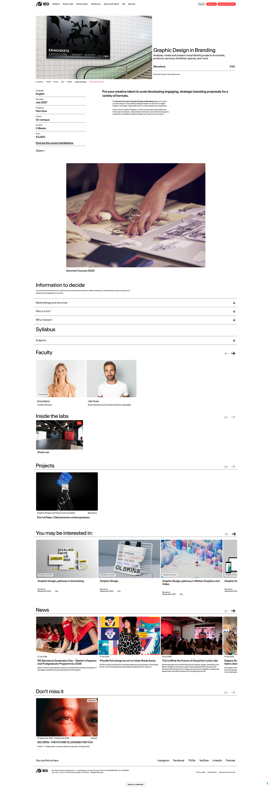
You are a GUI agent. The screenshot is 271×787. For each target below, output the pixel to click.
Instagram (163, 760)
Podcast (230, 760)
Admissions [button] (96, 4)
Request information (227, 4)
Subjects (41, 340)
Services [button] (131, 4)
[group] (61, 384)
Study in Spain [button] (82, 4)
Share (39, 150)
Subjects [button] (56, 4)
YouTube (204, 760)
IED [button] (123, 4)
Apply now (211, 4)
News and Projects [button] (111, 4)
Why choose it (44, 319)
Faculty (55, 82)
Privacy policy (200, 772)
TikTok (191, 760)
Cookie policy (212, 772)
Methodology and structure (51, 302)
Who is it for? (43, 311)
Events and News (81, 82)
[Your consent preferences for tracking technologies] (267, 783)
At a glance (39, 82)
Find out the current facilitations (54, 143)
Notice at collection (135, 784)
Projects (69, 82)
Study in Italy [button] (68, 4)
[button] (226, 353)
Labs (62, 82)
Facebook (178, 760)
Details (48, 82)
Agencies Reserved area (227, 772)
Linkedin (217, 760)
